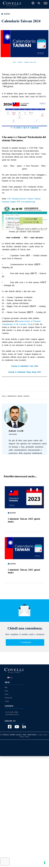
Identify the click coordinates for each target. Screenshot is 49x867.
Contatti (7, 701)
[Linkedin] (23, 727)
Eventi (6, 691)
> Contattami (25, 642)
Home (14, 62)
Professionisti (8, 698)
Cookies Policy (42, 735)
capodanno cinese (14, 396)
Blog (6, 687)
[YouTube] (16, 727)
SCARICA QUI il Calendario (26, 128)
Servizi (6, 694)
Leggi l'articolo (24, 497)
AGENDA (7, 14)
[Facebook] (9, 727)
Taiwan (26, 396)
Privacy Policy (24, 737)
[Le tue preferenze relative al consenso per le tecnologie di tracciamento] (44, 862)
